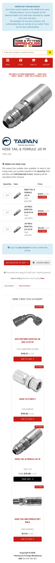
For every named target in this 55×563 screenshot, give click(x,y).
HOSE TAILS (42, 74)
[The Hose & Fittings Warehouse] (27, 40)
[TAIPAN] (27, 141)
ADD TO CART (27, 359)
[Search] (50, 52)
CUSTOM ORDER (41, 262)
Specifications (25, 286)
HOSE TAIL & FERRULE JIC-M (35, 76)
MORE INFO (27, 479)
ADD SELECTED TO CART (17, 262)
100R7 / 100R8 (16, 76)
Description (9, 286)
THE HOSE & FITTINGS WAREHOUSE (22, 74)
